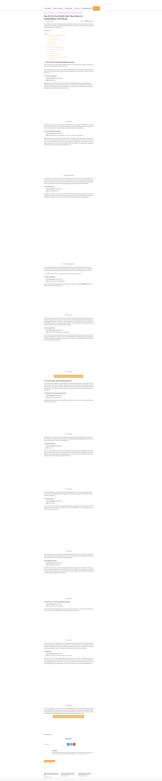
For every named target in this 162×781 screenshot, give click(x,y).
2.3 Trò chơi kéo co (52, 53)
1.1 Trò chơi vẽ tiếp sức (53, 37)
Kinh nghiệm (48, 8)
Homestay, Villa (68, 8)
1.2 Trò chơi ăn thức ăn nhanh (54, 39)
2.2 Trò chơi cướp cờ (52, 51)
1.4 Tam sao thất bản (52, 43)
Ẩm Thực (77, 8)
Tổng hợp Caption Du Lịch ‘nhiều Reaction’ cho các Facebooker (68, 376)
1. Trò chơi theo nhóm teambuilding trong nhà (55, 35)
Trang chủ (47, 12)
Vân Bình (54, 750)
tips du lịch (68, 738)
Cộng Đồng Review (87, 8)
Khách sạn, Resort (57, 8)
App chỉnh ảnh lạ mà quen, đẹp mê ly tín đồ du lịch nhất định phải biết (68, 716)
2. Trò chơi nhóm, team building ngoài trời (55, 47)
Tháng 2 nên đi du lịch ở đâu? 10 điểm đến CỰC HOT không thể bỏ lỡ (51, 774)
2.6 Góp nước (51, 59)
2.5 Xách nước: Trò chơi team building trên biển (57, 57)
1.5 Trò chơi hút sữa (52, 45)
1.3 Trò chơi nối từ (51, 41)
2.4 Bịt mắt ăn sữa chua (53, 55)
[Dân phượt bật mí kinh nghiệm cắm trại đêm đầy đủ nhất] (85, 767)
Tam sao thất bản (82, 284)
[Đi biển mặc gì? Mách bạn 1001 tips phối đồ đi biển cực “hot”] (68, 767)
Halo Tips (96, 8)
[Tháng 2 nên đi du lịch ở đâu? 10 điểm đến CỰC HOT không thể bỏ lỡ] (51, 767)
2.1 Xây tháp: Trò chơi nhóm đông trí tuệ (56, 49)
